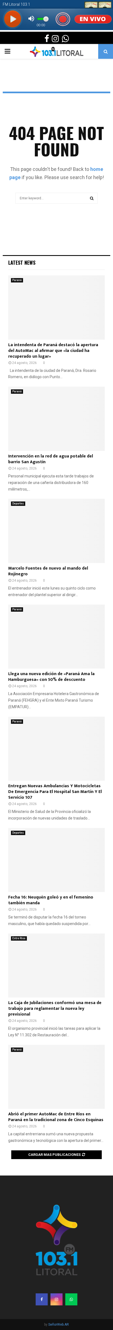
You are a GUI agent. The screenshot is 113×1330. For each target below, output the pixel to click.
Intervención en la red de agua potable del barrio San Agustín (50, 459)
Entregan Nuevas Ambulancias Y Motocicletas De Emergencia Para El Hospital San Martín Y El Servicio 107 (55, 791)
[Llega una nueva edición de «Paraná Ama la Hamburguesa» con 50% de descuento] (56, 637)
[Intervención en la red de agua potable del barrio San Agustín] (56, 419)
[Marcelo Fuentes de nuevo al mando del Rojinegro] (56, 531)
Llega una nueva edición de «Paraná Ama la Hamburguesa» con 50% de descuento (51, 676)
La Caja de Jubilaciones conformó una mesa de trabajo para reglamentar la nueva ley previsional (54, 1008)
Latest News (21, 262)
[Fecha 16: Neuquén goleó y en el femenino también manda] (56, 860)
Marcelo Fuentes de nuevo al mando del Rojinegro (48, 571)
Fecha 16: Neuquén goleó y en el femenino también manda (50, 900)
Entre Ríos (19, 938)
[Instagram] (56, 1299)
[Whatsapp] (71, 1299)
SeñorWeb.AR (58, 1324)
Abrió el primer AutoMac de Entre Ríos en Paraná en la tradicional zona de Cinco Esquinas (55, 1117)
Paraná (17, 280)
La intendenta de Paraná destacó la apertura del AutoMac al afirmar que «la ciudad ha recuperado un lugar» (53, 350)
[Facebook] (42, 1299)
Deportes (18, 503)
